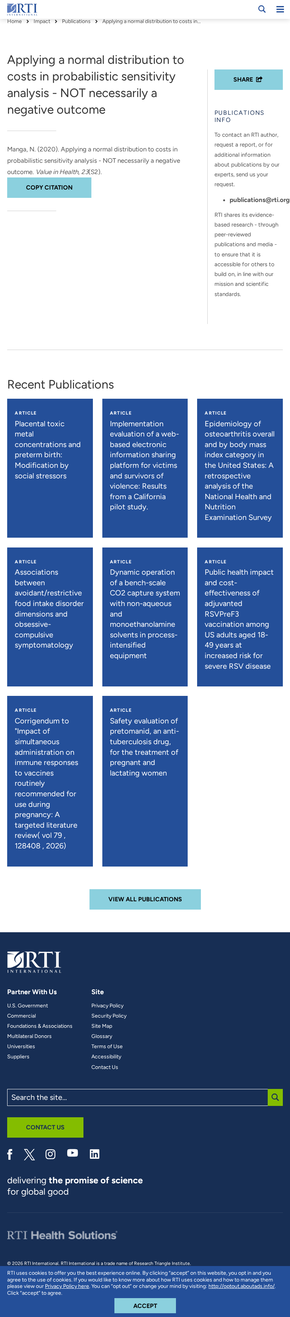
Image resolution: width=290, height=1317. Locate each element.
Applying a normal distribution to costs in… (151, 21)
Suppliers (18, 1056)
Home (14, 21)
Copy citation (49, 187)
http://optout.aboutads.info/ (241, 1286)
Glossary (101, 1036)
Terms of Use (107, 1046)
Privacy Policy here (67, 1286)
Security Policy (108, 1016)
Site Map (101, 1026)
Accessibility (106, 1056)
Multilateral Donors (29, 1036)
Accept (154, 1305)
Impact (42, 21)
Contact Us (104, 1067)
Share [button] (243, 79)
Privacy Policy (107, 1006)
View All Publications (145, 899)
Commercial (21, 1016)
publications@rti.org (260, 200)
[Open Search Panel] (262, 9)
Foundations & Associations (39, 1026)
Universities (21, 1046)
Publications (76, 21)
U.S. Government (27, 1006)
